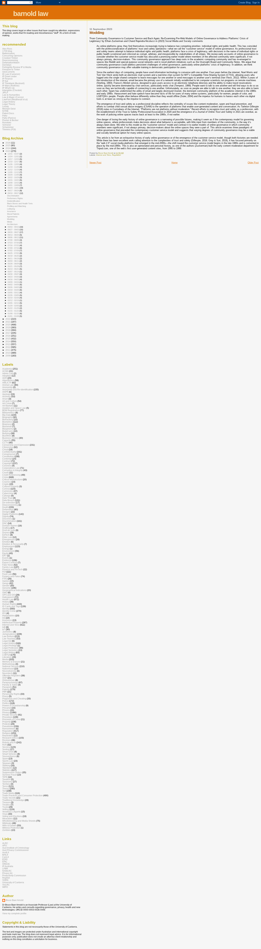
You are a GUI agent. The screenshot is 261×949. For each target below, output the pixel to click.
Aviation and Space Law (14, 408)
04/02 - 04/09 (14, 285)
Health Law (7, 599)
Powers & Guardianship (13, 705)
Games (5, 581)
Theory (5, 788)
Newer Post (95, 162)
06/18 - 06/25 (14, 256)
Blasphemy (7, 429)
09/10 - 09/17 (14, 193)
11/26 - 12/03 (14, 164)
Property (6, 721)
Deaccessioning (10, 60)
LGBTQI (6, 655)
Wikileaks (7, 823)
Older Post (253, 162)
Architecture (12, 224)
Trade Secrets (9, 798)
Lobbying (11, 209)
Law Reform (8, 636)
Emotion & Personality (13, 544)
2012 (8, 347)
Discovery (7, 519)
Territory (6, 784)
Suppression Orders (12, 772)
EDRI (4, 859)
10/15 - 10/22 (14, 180)
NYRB (5, 111)
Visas (5, 814)
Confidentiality (9, 452)
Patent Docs (8, 113)
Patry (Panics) (9, 118)
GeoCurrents (8, 72)
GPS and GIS (8, 595)
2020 (8, 324)
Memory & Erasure (11, 662)
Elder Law (7, 537)
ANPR (5, 392)
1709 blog (7, 51)
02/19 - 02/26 (14, 298)
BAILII (5, 855)
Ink (3, 618)
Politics (5, 703)
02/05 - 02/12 (14, 303)
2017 (8, 333)
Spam (5, 758)
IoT (3, 629)
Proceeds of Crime (11, 719)
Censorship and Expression (15, 445)
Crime (5, 477)
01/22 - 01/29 (14, 308)
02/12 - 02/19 (14, 300)
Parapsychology (10, 682)
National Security (10, 666)
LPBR (5, 868)
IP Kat (5, 81)
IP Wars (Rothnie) (10, 85)
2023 (8, 151)
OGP (4, 678)
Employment (8, 546)
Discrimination (13, 196)
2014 (8, 341)
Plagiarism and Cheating (14, 698)
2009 (8, 355)
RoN (4, 745)
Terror (5, 786)
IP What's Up (8, 88)
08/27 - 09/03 (14, 230)
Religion (6, 733)
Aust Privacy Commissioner (15, 850)
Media (5, 659)
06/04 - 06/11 (14, 261)
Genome (6, 588)
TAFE (4, 777)
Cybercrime (7, 493)
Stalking (6, 765)
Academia (7, 369)
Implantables (8, 615)
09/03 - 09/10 (14, 227)
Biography (7, 417)
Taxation (6, 779)
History (5, 602)
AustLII (5, 852)
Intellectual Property (11, 622)
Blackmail (7, 426)
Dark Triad (7, 498)
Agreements (12, 217)
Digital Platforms (10, 514)
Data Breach (8, 500)
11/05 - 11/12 (14, 172)
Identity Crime (9, 611)
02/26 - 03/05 (14, 295)
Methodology (8, 664)
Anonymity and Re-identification (17, 389)
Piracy (5, 696)
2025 (8, 145)
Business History (10, 438)
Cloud (5, 449)
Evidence (6, 560)
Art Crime (6, 403)
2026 (8, 143)
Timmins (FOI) (9, 129)
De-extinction (8, 502)
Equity (5, 553)
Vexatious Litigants (11, 811)
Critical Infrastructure (12, 479)
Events (5, 558)
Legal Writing (8, 652)
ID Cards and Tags (11, 606)
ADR (4, 378)
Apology (6, 394)
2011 (8, 350)
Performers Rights (15, 198)
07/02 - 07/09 (14, 250)
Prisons (6, 710)
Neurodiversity (9, 671)
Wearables (7, 818)
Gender (6, 585)
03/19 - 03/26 (14, 290)
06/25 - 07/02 (14, 253)
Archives (6, 396)
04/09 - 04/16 (14, 282)
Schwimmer (8, 127)
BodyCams (7, 431)
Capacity (6, 440)
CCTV (5, 442)
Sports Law (7, 761)
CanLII (5, 857)
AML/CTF (6, 382)
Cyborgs (6, 495)
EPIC (4, 861)
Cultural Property (10, 486)
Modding (10, 219)
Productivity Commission (14, 875)
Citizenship (7, 447)
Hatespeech (8, 597)
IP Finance (7, 79)
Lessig (5, 106)
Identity (5, 608)
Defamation (7, 509)
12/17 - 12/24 (14, 159)
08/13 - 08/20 (14, 235)
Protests (6, 724)
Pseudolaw (7, 726)
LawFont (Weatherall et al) (15, 99)
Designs (6, 512)
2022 (8, 319)
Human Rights (9, 604)
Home (175, 162)
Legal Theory (8, 104)
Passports (7, 687)
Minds (9, 222)
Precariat (6, 708)
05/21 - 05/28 (14, 266)
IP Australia (7, 866)
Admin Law (7, 373)
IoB (4, 627)
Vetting (5, 809)
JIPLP (5, 92)
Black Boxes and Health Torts (20, 203)
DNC (4, 523)
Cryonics (6, 482)
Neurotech (7, 673)
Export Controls (9, 562)
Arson (5, 399)
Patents (6, 689)
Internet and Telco (103, 155)
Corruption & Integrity (12, 470)
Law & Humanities (11, 95)
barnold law (30, 13)
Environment (8, 551)
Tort (4, 791)
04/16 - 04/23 (14, 279)
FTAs (4, 578)
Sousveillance (9, 756)
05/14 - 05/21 (14, 269)
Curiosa (6, 489)
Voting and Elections (12, 816)
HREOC (6, 864)
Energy (5, 549)
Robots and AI (9, 742)
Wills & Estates (9, 825)
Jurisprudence (9, 634)
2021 (8, 322)
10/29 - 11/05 (14, 175)
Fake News (7, 565)
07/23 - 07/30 (14, 243)
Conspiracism (9, 454)
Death (5, 507)
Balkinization (8, 53)
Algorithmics (8, 380)
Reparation (7, 735)
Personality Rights (11, 694)
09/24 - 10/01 (14, 188)
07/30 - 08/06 (14, 240)
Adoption (6, 376)
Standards (7, 768)
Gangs (5, 583)
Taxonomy (7, 781)
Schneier (6, 125)
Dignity (5, 516)
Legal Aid (6, 641)
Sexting (6, 749)
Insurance (11, 211)
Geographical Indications (14, 590)
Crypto (5, 484)
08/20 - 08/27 (14, 232)
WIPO (5, 887)
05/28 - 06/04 (14, 264)
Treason (6, 802)
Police (5, 701)
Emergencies (8, 539)
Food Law (7, 574)
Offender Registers (11, 675)
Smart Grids (8, 751)
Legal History (8, 102)
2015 (8, 338)
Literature (7, 657)
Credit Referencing (11, 475)
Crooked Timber (10, 58)
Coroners (6, 465)
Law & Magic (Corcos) (13, 97)
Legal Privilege (9, 645)
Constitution (8, 456)
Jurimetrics (7, 632)
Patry (4, 115)
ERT (4, 555)
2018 (8, 330)
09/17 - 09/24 (14, 190)
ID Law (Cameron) (11, 74)
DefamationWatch (11, 62)
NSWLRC (7, 871)
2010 (8, 353)
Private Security (9, 715)
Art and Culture (9, 401)
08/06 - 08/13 (14, 237)
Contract (6, 461)
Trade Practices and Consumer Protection (22, 795)
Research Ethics (10, 738)
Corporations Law (11, 468)
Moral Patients (13, 214)
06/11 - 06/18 (14, 258)
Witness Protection (11, 828)
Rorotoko (6, 122)
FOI (4, 572)
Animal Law (8, 385)
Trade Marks (8, 793)
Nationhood (8, 668)
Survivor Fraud (9, 775)
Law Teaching (9, 638)
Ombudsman (8, 680)
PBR (4, 692)
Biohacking (7, 419)
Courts (5, 472)
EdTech (6, 535)
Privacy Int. (7, 873)
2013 (8, 344)
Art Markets (7, 406)
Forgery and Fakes (11, 576)
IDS (4, 613)
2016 (8, 336)
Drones (5, 532)
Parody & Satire (9, 685)
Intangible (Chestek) (12, 90)
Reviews (6, 740)
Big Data (6, 415)
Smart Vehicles (9, 754)
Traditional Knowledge (13, 800)
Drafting (6, 528)
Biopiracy (6, 424)
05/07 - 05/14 (14, 272)
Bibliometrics (8, 412)
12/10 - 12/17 (14, 162)
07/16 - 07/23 (14, 245)
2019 (8, 327)
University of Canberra (13, 882)
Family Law (7, 567)
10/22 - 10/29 (14, 177)
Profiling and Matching (16, 206)
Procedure (7, 717)
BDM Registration (10, 410)
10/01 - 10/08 (14, 185)
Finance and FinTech (12, 569)
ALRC (5, 843)
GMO (4, 592)
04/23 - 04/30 (14, 277)
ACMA (5, 371)
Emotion (6, 542)
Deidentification (13, 201)
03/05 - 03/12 (14, 292)
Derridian (6, 65)
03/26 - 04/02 (14, 287)
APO (4, 845)
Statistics (6, 770)
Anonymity (7, 387)
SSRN (5, 880)
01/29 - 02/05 (14, 306)
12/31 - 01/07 (14, 154)
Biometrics (7, 422)
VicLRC (6, 885)
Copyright (7, 463)
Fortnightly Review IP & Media (16, 67)
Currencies (7, 491)
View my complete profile (14, 913)
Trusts (5, 807)
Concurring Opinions (12, 55)
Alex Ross (7, 49)
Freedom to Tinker (11, 69)
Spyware (6, 763)
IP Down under (9, 76)
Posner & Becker (10, 120)
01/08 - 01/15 (14, 313)
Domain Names (9, 525)
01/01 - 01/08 (14, 316)
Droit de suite (8, 530)
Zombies (6, 830)
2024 (8, 148)
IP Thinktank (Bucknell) (13, 83)
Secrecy (6, 747)
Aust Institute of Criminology (15, 848)
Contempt (7, 459)
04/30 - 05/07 (14, 274)
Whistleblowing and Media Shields (19, 821)
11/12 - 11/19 (14, 170)
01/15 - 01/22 (14, 311)
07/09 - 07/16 (14, 248)
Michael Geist (8, 109)
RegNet (6, 878)
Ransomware (8, 728)
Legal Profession (10, 648)
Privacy (5, 712)
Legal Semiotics (10, 650)
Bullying (6, 433)
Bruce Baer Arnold (14, 900)
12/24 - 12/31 (14, 156)
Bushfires (6, 435)
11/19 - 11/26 (14, 167)
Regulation (116, 155)
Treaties (6, 805)
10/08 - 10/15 (14, 183)
